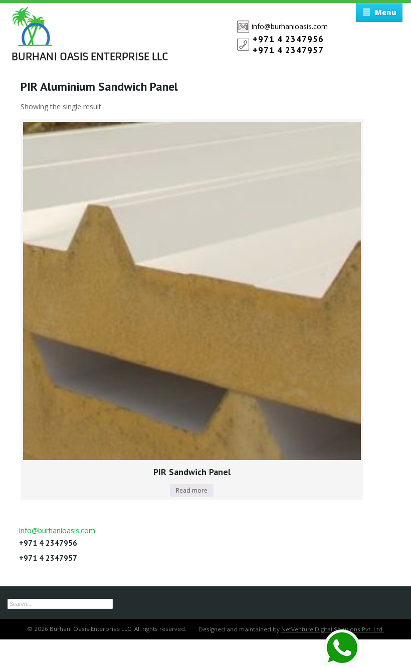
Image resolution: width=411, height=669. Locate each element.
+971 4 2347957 (288, 50)
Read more (192, 490)
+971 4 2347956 (288, 39)
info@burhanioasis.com (290, 26)
